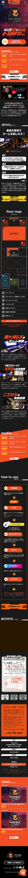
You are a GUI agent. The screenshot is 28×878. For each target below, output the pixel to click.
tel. (13, 733)
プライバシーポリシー (8, 868)
